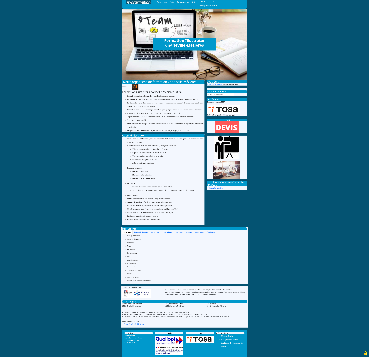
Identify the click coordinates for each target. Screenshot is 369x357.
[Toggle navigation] (154, 2)
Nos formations (182, 2)
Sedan (126, 324)
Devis (193, 2)
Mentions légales (227, 336)
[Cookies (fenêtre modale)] (365, 353)
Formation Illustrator (214, 84)
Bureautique (161, 2)
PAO (171, 2)
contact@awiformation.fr (208, 6)
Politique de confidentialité (230, 340)
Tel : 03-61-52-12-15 (208, 4)
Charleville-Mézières (216, 188)
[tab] (127, 232)
